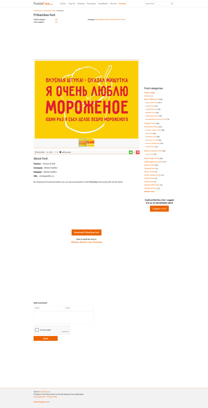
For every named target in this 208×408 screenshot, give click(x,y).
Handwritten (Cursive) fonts (158, 119)
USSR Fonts (152, 147)
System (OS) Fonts (153, 185)
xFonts (113, 3)
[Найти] (172, 3)
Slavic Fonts (150, 172)
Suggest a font (159, 208)
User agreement (39, 397)
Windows (75, 242)
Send (45, 338)
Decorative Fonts (102, 19)
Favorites (91, 3)
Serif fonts (152, 106)
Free (43, 3)
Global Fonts (149, 191)
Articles (80, 3)
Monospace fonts (154, 116)
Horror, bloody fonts (155, 143)
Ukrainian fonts (152, 188)
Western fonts (153, 137)
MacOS (83, 242)
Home (63, 3)
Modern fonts (153, 113)
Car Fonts (151, 154)
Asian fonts (150, 182)
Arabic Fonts (150, 178)
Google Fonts (151, 123)
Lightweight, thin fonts (155, 162)
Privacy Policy (52, 397)
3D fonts (151, 133)
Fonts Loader (149, 93)
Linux (89, 242)
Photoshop (97, 242)
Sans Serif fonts (154, 103)
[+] (131, 152)
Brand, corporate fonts (154, 151)
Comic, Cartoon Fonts (117, 19)
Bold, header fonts (153, 158)
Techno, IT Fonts (154, 140)
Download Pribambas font (86, 232)
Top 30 (71, 3)
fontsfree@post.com (41, 402)
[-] (138, 152)
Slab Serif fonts (153, 109)
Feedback (103, 3)
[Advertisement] (87, 40)
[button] (136, 100)
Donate (122, 3)
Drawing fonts (151, 168)
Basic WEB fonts (153, 99)
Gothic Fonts (151, 165)
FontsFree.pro (44, 392)
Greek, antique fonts (154, 175)
